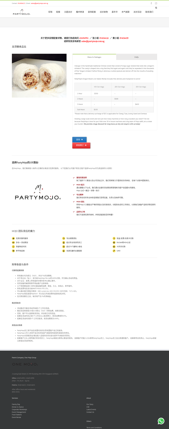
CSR (87, 407)
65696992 (84, 38)
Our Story (89, 404)
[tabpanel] (114, 95)
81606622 (21, 3)
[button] (156, 7)
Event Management (19, 412)
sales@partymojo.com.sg (39, 3)
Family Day (16, 404)
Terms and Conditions (94, 427)
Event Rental (16, 417)
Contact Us (90, 412)
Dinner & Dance (18, 407)
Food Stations (17, 415)
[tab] (94, 57)
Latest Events (91, 409)
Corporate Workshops (19, 409)
